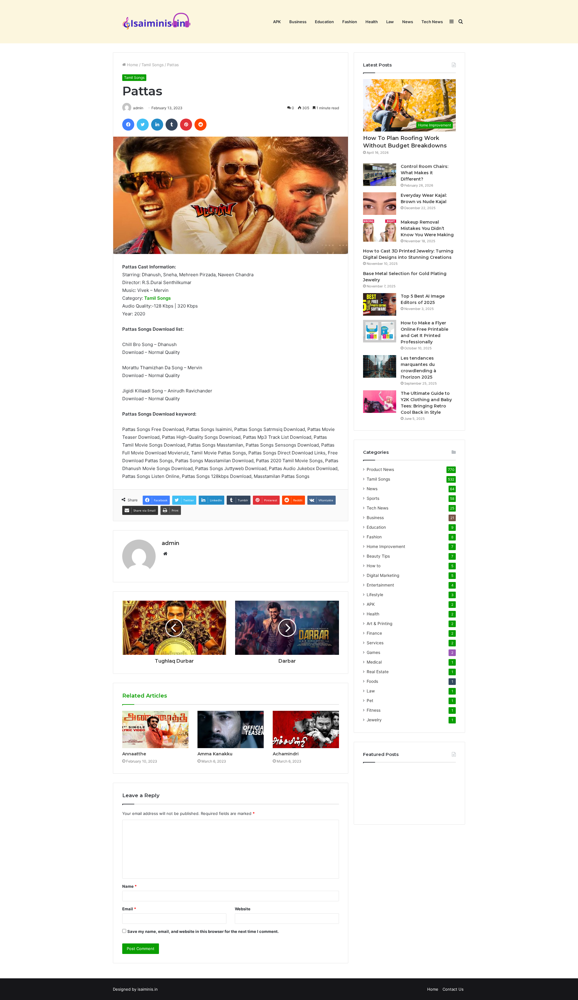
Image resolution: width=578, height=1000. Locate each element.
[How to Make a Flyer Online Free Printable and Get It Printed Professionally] (379, 331)
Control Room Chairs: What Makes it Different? (424, 173)
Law (390, 21)
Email (129, 908)
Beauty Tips (378, 556)
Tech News (432, 21)
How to (374, 565)
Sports (373, 498)
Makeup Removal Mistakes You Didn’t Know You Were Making (427, 228)
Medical (374, 662)
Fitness (374, 710)
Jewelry (374, 719)
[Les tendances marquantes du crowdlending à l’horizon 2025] (379, 366)
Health (371, 21)
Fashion (349, 21)
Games (373, 652)
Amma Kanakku (214, 754)
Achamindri (286, 754)
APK (277, 21)
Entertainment (380, 585)
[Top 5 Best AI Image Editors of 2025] (379, 304)
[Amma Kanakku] (230, 729)
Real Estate (378, 671)
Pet (370, 700)
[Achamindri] (306, 729)
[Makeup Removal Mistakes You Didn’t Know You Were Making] (379, 230)
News (407, 21)
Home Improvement (386, 546)
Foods (372, 681)
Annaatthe (134, 754)
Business (297, 21)
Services (375, 642)
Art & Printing (379, 623)
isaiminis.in (148, 989)
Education (324, 21)
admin (170, 543)
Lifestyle (375, 594)
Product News (380, 469)
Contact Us (453, 989)
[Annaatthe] (155, 729)
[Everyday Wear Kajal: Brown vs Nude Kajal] (379, 203)
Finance (374, 633)
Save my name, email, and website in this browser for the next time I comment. (203, 931)
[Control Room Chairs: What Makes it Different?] (379, 174)
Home (132, 64)
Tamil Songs (152, 64)
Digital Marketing (383, 575)
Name (129, 886)
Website (242, 908)
